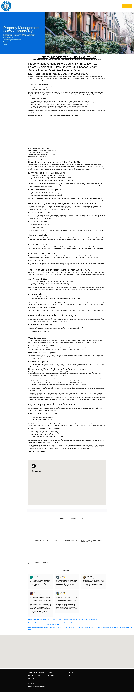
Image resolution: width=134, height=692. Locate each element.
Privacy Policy (51, 675)
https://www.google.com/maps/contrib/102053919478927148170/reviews (81, 619)
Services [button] (110, 6)
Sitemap (50, 672)
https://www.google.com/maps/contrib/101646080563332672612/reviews (45, 622)
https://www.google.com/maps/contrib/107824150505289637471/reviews (45, 619)
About (118, 6)
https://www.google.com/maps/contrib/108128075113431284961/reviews (81, 622)
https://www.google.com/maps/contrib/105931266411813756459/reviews (45, 624)
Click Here (42, 159)
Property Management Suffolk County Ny (67, 57)
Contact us (127, 6)
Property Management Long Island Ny (37, 451)
